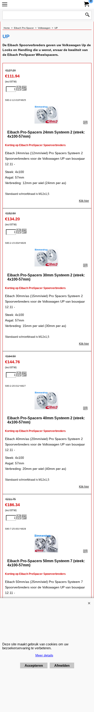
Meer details (44, 655)
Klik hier (84, 200)
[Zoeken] (87, 15)
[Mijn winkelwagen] (86, 4)
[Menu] (4, 5)
